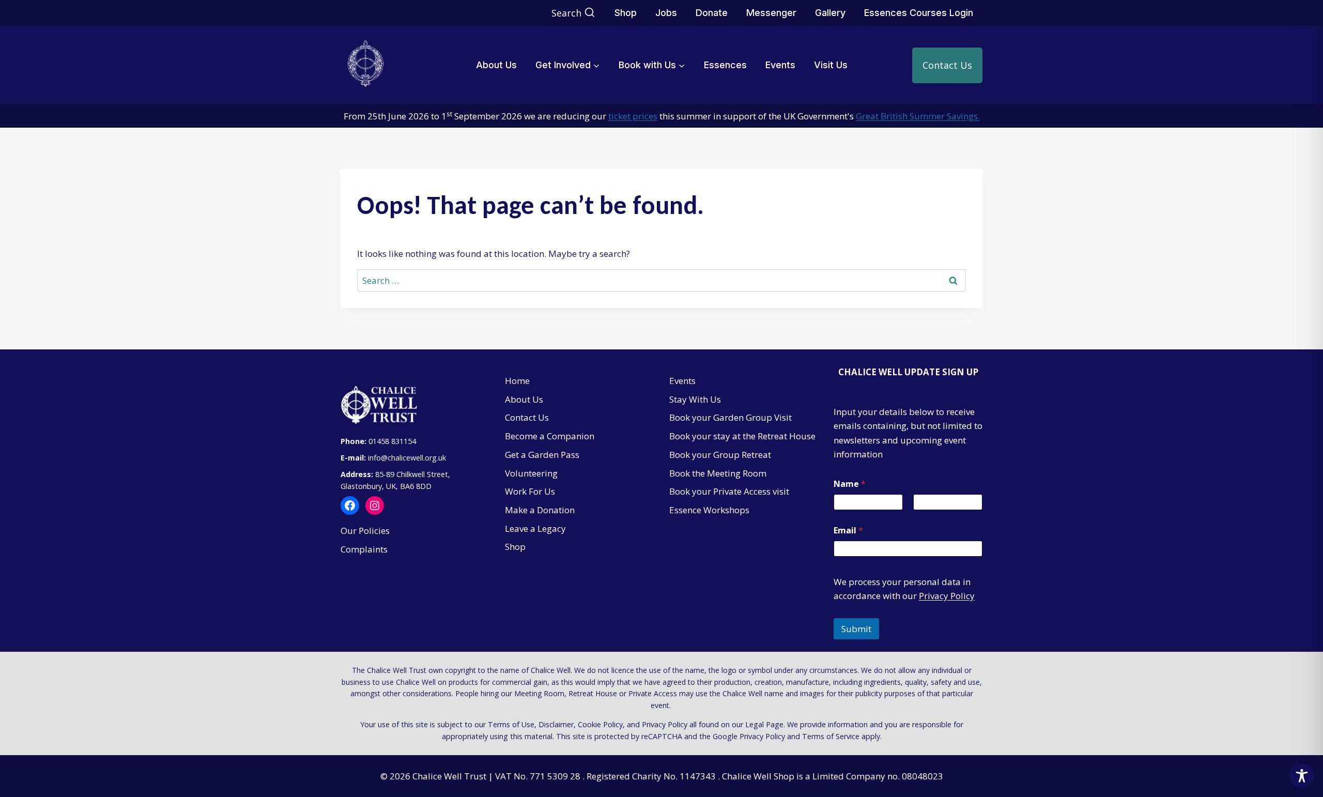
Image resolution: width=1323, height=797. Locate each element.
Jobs (666, 12)
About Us (496, 64)
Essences (725, 64)
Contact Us (947, 65)
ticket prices (632, 116)
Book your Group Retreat (720, 455)
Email (848, 530)
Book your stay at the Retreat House (742, 436)
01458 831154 (392, 441)
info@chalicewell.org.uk (408, 458)
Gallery (830, 12)
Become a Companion (549, 436)
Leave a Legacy (535, 528)
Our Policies (365, 531)
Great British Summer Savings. (918, 116)
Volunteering (531, 473)
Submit (856, 629)
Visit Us (831, 64)
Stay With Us (695, 399)
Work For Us (530, 491)
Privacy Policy (947, 596)
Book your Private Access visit (729, 491)
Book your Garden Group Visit (730, 417)
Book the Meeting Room (717, 473)
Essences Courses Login (918, 12)
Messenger (771, 12)
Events (780, 64)
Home (517, 381)
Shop (625, 12)
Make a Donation (540, 510)
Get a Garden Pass (542, 455)
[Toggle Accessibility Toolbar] (1301, 775)
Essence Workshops (709, 510)
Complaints (364, 549)
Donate (712, 12)
